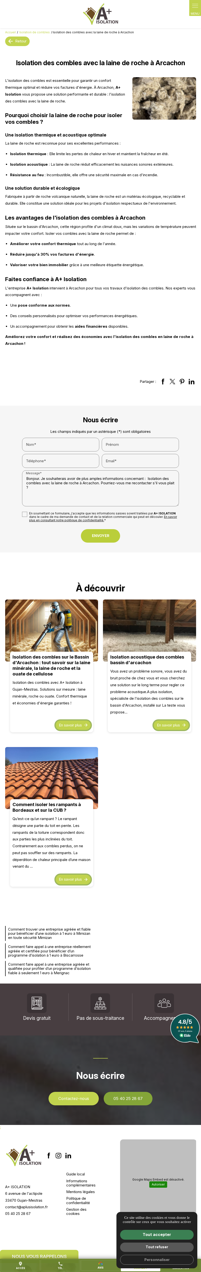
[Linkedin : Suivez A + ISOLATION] (68, 1155)
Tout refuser (157, 1247)
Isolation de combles (34, 32)
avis (100, 1267)
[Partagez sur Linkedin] (191, 381)
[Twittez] (172, 381)
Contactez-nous (73, 1098)
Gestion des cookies (76, 1211)
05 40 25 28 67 (128, 1098)
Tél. (60, 1265)
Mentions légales (80, 1191)
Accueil (10, 32)
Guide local (75, 1174)
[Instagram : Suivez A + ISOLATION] (58, 1155)
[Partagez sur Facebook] (163, 381)
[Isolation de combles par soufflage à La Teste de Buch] (100, 14)
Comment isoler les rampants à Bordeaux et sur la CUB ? (47, 807)
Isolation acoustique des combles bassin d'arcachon (147, 659)
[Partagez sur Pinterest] (182, 381)
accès (20, 1265)
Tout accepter (157, 1234)
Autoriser (158, 1184)
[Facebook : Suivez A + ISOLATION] (48, 1155)
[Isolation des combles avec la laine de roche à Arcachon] (164, 98)
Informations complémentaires (81, 1183)
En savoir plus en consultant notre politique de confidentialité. (103, 518)
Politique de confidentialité (78, 1200)
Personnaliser (157, 1260)
